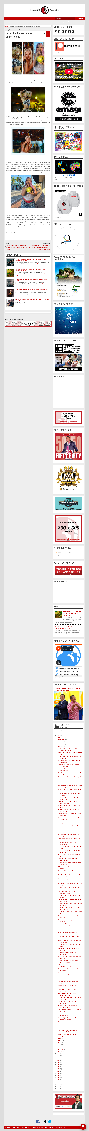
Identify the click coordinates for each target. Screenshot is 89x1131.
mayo (60, 1042)
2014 (58, 1073)
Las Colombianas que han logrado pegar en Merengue (27, 35)
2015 (58, 1071)
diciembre (61, 737)
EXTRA (6, 22)
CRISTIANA (38, 22)
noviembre (61, 739)
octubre (60, 741)
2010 (58, 1082)
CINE (59, 22)
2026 (58, 731)
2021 (58, 1058)
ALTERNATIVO (29, 22)
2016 (58, 1069)
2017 (58, 1067)
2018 (58, 1064)
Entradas (60, 552)
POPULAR (13, 22)
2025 (58, 733)
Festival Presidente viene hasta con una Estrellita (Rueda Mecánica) (72, 613)
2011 (58, 1080)
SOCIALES (45, 22)
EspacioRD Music (59, 678)
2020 (58, 1060)
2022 (58, 1055)
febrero (60, 1049)
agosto (60, 746)
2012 (58, 1077)
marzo (60, 1047)
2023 (58, 1053)
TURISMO (53, 22)
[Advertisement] (68, 393)
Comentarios (60, 555)
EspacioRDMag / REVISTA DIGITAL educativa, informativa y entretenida (34, 1127)
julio (59, 1038)
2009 (58, 1084)
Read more (38, 264)
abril (59, 1045)
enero (60, 1051)
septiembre (61, 744)
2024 (58, 735)
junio (60, 1040)
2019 (58, 1062)
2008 (58, 1086)
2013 (58, 1075)
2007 (58, 1088)
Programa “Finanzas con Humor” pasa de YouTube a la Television (67, 689)
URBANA (20, 22)
